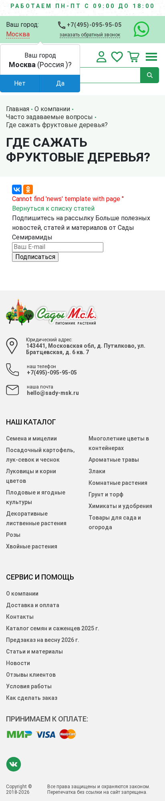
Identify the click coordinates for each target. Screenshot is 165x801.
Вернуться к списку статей (53, 208)
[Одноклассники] (28, 189)
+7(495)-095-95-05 (93, 25)
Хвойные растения (31, 546)
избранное (117, 56)
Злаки (97, 471)
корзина (133, 56)
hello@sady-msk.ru (53, 393)
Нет (20, 83)
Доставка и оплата (32, 605)
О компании (22, 593)
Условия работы (29, 686)
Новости (18, 663)
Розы (13, 535)
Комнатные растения (118, 483)
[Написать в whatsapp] (137, 29)
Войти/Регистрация (102, 56)
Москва (18, 34)
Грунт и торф (106, 494)
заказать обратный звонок (90, 35)
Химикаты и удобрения (120, 506)
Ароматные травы (114, 459)
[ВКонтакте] (17, 189)
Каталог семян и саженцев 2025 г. (52, 628)
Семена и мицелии (31, 438)
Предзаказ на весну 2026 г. (42, 640)
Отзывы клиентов (31, 674)
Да (60, 83)
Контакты (20, 617)
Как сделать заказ (31, 698)
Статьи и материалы (34, 651)
